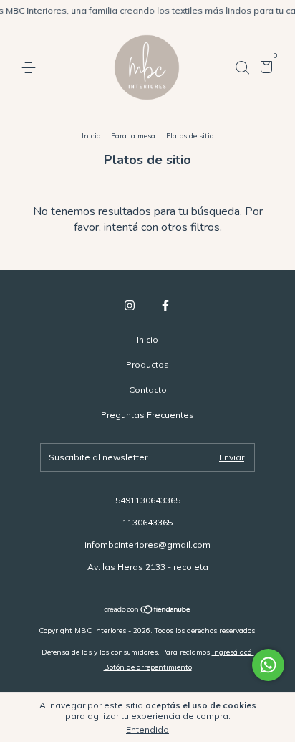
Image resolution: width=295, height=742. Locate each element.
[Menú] (31, 67)
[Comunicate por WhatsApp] (268, 665)
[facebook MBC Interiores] (165, 305)
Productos (147, 364)
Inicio (91, 136)
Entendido (147, 729)
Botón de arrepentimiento (148, 667)
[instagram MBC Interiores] (129, 305)
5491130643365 (147, 500)
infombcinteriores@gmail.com (147, 544)
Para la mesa (133, 136)
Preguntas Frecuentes (147, 414)
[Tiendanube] (148, 610)
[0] (264, 68)
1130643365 (147, 522)
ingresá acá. (233, 652)
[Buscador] (242, 67)
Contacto (148, 389)
